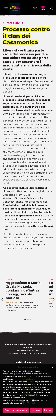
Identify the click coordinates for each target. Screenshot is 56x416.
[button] (51, 8)
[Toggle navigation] (6, 8)
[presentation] (2, 299)
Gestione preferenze (16, 410)
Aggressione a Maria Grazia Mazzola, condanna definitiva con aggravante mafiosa (23, 290)
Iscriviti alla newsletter (28, 362)
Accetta (36, 410)
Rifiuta (47, 410)
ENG (35, 8)
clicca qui (18, 403)
